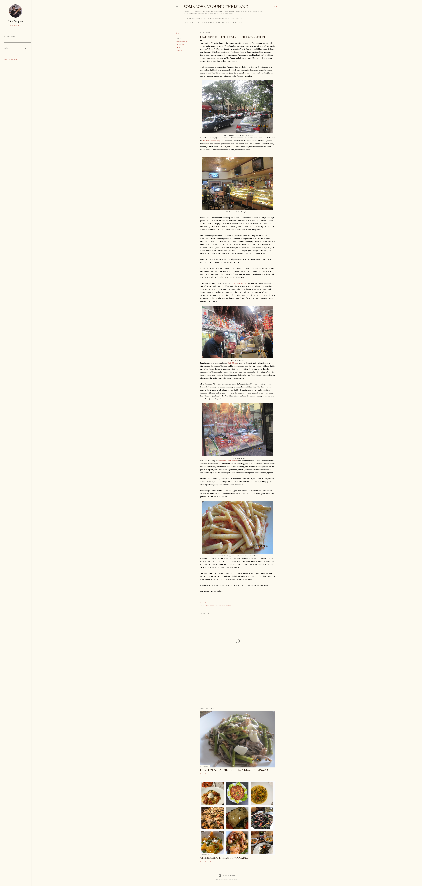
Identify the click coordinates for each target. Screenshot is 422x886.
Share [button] (178, 33)
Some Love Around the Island (216, 6)
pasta (178, 47)
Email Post (208, 603)
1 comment (209, 774)
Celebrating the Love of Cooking (224, 857)
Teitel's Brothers (239, 283)
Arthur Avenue (181, 42)
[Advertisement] (237, 687)
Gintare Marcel (232, 880)
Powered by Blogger (228, 875)
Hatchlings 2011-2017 (199, 22)
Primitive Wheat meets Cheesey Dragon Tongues (234, 770)
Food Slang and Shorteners (223, 22)
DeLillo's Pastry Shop (211, 141)
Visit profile (16, 25)
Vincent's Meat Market (228, 461)
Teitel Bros (232, 363)
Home (186, 22)
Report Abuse (10, 59)
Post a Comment (210, 862)
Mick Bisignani (15, 21)
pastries (179, 50)
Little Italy (180, 45)
